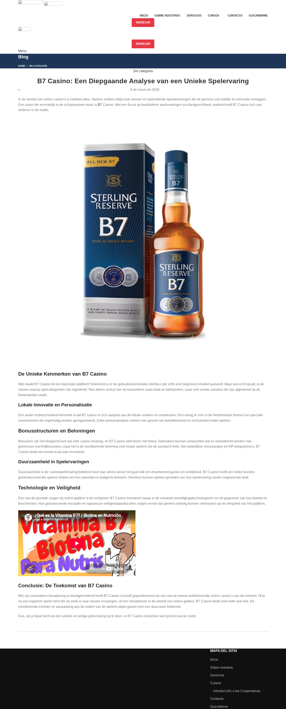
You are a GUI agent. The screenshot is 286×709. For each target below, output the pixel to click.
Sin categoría (38, 66)
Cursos (215, 683)
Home (21, 66)
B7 (100, 104)
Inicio (214, 659)
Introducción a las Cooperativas (236, 691)
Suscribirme (219, 706)
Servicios (217, 675)
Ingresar (143, 22)
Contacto (217, 698)
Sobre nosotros (221, 667)
